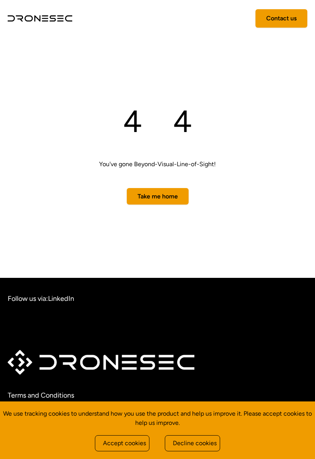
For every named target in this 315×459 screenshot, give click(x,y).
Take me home (158, 196)
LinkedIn (61, 298)
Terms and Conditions (41, 395)
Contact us (281, 18)
